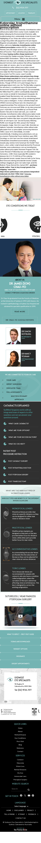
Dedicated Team (14, 388)
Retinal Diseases (20, 770)
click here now (15, 138)
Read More (20, 311)
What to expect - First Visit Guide (20, 634)
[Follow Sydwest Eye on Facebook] (21, 796)
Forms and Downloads (20, 642)
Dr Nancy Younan (26, 355)
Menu (17, 19)
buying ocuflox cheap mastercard (20, 54)
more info (11, 169)
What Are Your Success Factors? (23, 437)
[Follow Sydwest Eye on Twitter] (25, 796)
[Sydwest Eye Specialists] (21, 2)
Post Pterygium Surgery (18, 475)
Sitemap (21, 814)
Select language (20, 806)
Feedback (32, 814)
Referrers (20, 748)
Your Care (11, 380)
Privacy (30, 810)
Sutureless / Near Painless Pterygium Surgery (20, 598)
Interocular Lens (20, 776)
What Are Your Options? (19, 430)
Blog (20, 745)
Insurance (20, 656)
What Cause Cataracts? (19, 423)
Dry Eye (20, 773)
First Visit (20, 741)
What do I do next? (17, 444)
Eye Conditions (20, 738)
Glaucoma (20, 763)
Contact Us (21, 818)
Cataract (20, 760)
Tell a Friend (9, 814)
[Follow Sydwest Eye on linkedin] (29, 796)
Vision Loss (20, 236)
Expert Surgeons (14, 384)
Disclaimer (19, 810)
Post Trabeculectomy (17, 481)
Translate (31, 13)
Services (20, 755)
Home (20, 728)
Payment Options (20, 649)
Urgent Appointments (21, 663)
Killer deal (19, 174)
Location (21, 13)
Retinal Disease (20, 735)
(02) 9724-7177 (22, 7)
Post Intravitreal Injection (19, 468)
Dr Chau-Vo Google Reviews (20, 320)
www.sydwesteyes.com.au (28, 134)
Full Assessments (14, 392)
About (20, 731)
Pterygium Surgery (20, 780)
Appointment (10, 13)
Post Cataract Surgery (18, 461)
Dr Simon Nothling (26, 332)
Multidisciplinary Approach (19, 398)
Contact (20, 751)
